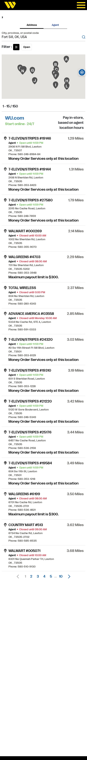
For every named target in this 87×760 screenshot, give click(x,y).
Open (26, 47)
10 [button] (61, 576)
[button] (68, 576)
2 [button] (31, 576)
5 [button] (51, 576)
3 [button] (38, 576)
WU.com (14, 118)
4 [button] (44, 576)
